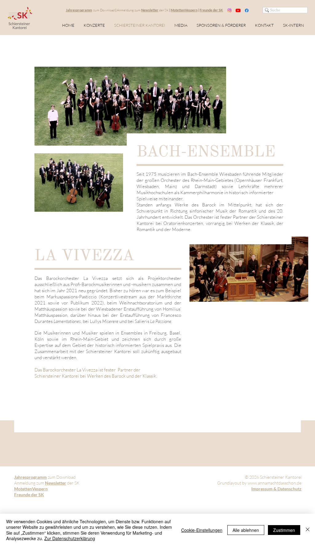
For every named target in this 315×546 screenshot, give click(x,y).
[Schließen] (307, 530)
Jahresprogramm (79, 10)
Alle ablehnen (246, 530)
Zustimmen (284, 530)
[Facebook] (246, 10)
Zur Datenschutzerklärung (69, 538)
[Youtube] (238, 10)
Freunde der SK (211, 10)
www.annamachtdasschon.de (274, 482)
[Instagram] (229, 10)
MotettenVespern (184, 10)
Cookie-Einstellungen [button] (201, 530)
